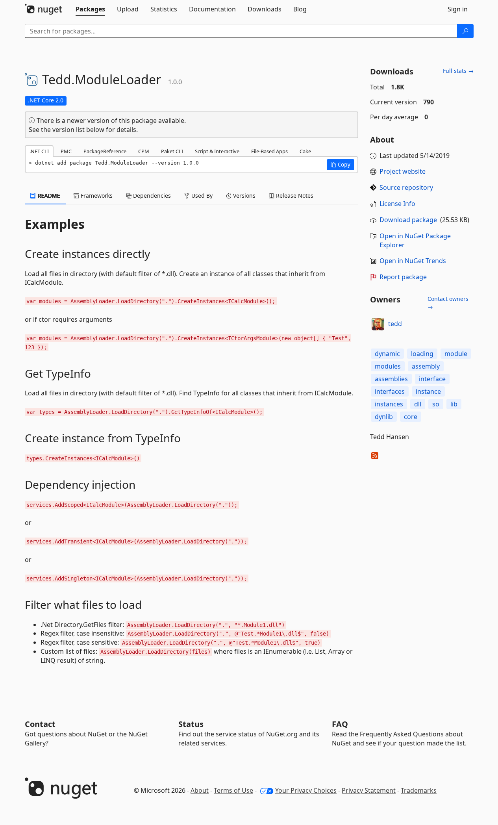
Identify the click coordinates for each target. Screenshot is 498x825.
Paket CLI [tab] (172, 151)
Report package (403, 277)
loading (422, 353)
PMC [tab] (66, 151)
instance (428, 391)
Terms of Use (233, 790)
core (410, 416)
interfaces (390, 391)
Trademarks (419, 790)
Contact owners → (448, 302)
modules (388, 366)
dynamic (387, 353)
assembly (426, 366)
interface (432, 378)
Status (191, 724)
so (435, 404)
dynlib (384, 416)
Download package (408, 219)
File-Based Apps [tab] (269, 151)
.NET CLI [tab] (39, 151)
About (200, 790)
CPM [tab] (143, 151)
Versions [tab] (243, 195)
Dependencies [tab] (151, 195)
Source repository (406, 187)
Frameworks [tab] (96, 195)
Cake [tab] (305, 151)
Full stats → (458, 70)
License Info (397, 203)
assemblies (391, 378)
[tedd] (378, 324)
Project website (403, 171)
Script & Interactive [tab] (217, 151)
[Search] (465, 31)
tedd (395, 323)
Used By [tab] (201, 195)
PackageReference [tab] (104, 151)
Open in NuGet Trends (413, 260)
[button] (340, 164)
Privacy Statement (369, 790)
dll (417, 404)
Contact (40, 724)
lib (453, 404)
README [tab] (48, 195)
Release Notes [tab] (293, 195)
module (455, 353)
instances (389, 404)
